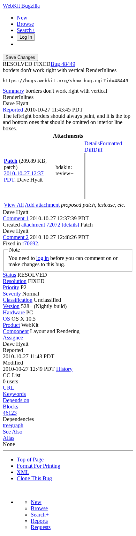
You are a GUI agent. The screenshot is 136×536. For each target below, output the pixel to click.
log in (42, 258)
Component (16, 331)
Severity (12, 294)
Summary (13, 91)
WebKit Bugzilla (21, 6)
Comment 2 (16, 237)
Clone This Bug (34, 478)
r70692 (30, 243)
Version (11, 306)
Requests (41, 527)
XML (23, 472)
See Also (12, 432)
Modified (13, 363)
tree (7, 425)
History (64, 369)
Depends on (16, 400)
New (22, 18)
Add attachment (42, 205)
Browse (25, 24)
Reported (13, 110)
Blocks (10, 406)
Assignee (13, 337)
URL (8, 388)
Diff (98, 150)
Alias (8, 438)
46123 (10, 413)
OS (6, 319)
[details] (70, 225)
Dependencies (18, 419)
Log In (26, 37)
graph (17, 425)
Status (9, 275)
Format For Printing (38, 466)
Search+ (26, 30)
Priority (11, 287)
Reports (39, 521)
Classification (17, 300)
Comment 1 (16, 218)
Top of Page (30, 459)
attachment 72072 (40, 225)
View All (14, 205)
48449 (68, 64)
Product (11, 325)
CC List (11, 375)
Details (92, 143)
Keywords (14, 394)
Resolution (15, 281)
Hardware (14, 312)
